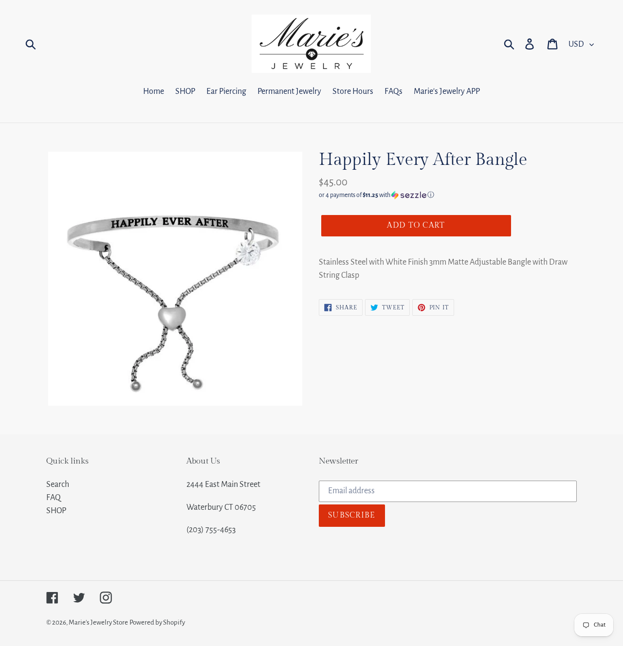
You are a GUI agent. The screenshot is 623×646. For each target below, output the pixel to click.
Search (57, 484)
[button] (448, 195)
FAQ (53, 497)
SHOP (56, 510)
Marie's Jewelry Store (98, 622)
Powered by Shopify (157, 622)
